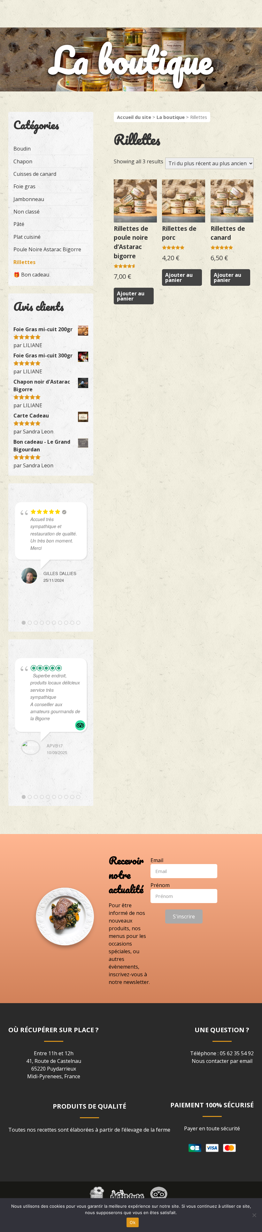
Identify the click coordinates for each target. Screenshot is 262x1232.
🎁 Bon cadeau (31, 274)
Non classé (26, 211)
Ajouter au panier (130, 296)
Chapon (22, 161)
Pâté (18, 224)
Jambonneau (28, 199)
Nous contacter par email (222, 1060)
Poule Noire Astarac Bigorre (47, 249)
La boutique (171, 117)
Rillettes (24, 262)
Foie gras (24, 186)
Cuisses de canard (34, 173)
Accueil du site (134, 117)
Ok (132, 1222)
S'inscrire (184, 916)
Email (156, 860)
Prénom (160, 885)
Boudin (22, 148)
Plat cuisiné (27, 236)
